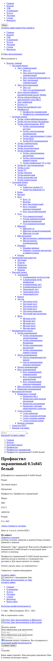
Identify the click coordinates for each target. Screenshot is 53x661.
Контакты (11, 20)
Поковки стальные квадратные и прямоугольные (37, 251)
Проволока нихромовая (34, 403)
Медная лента (29, 326)
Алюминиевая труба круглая (36, 277)
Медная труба (29, 318)
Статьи (10, 18)
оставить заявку (8, 28)
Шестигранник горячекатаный (37, 238)
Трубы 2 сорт (23, 168)
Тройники (22, 267)
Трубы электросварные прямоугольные (33, 159)
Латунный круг (30, 309)
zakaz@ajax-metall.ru (25, 28)
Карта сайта (12, 601)
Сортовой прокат (20, 182)
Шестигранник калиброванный (30, 242)
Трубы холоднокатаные (28, 148)
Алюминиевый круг (32, 287)
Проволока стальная (26, 394)
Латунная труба (30, 301)
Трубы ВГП (28, 138)
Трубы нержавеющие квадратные (33, 346)
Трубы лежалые (24, 172)
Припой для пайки (20, 428)
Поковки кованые (31, 248)
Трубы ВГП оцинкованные (35, 141)
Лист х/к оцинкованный (34, 90)
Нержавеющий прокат (22, 330)
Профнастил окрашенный (35, 112)
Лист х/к (27, 87)
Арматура (21, 185)
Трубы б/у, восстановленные (30, 165)
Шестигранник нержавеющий (31, 386)
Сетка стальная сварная (34, 418)
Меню (4, 25)
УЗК (9, 8)
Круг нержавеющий (26, 369)
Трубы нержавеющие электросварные (33, 336)
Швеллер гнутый (31, 233)
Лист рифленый (24, 102)
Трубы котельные (25, 146)
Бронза (20, 296)
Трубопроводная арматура (24, 258)
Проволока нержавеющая (29, 389)
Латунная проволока (32, 311)
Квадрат (21, 194)
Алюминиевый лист (32, 284)
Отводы (21, 262)
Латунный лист (30, 304)
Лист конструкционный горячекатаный (34, 74)
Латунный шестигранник (34, 313)
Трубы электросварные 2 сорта (37, 136)
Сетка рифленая (30, 413)
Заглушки (21, 260)
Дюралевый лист (31, 289)
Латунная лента (30, 306)
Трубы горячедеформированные (32, 119)
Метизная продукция (22, 391)
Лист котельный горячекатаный (30, 81)
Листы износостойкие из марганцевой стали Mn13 (29, 98)
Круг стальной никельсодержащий (32, 207)
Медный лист (29, 321)
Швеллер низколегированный (37, 231)
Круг (19, 197)
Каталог (10, 6)
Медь (19, 316)
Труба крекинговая (26, 175)
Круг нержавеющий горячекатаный (32, 373)
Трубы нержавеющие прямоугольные (33, 351)
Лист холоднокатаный (27, 85)
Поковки (21, 245)
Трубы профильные (26, 151)
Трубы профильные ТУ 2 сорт (37, 163)
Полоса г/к (22, 104)
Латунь (20, 299)
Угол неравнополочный (34, 223)
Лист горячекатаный (27, 68)
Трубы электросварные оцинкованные (33, 132)
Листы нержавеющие (27, 355)
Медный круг (29, 323)
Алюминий (22, 275)
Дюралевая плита (31, 292)
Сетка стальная (24, 411)
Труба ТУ (21, 170)
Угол (19, 214)
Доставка (11, 15)
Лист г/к (27, 70)
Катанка (26, 202)
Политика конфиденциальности (16, 606)
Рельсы (20, 255)
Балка (20, 192)
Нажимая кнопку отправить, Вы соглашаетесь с (24, 641)
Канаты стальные (25, 423)
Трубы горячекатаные (27, 143)
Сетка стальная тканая (33, 420)
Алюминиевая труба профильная (32, 280)
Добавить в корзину (10, 537)
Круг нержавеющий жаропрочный (32, 378)
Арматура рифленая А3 (34, 189)
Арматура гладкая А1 (33, 187)
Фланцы (21, 270)
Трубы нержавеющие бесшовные (33, 341)
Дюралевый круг (31, 294)
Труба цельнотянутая (27, 177)
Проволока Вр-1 (30, 396)
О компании (12, 10)
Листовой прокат (20, 65)
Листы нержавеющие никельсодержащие (33, 363)
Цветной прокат (19, 272)
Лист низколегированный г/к (36, 78)
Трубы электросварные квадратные (33, 154)
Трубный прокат (19, 117)
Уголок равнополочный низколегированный (34, 220)
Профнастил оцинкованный (36, 114)
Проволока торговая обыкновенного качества (34, 407)
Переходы (22, 265)
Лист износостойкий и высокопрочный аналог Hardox (31, 93)
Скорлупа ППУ (19, 425)
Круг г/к (27, 199)
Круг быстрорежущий (33, 204)
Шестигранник (24, 236)
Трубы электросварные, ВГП (30, 124)
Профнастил (23, 109)
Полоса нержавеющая (27, 367)
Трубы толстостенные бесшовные (33, 121)
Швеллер (21, 226)
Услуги (10, 13)
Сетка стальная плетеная (34, 416)
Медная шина (29, 328)
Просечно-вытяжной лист (29, 107)
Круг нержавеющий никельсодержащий (32, 383)
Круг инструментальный (34, 211)
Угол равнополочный (33, 216)
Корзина (5, 435)
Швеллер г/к (28, 228)
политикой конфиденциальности (16, 643)
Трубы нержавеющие (27, 333)
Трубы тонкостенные (27, 180)
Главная (10, 3)
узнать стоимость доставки (13, 526)
